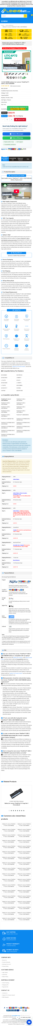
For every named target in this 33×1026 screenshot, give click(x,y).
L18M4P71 (18, 377)
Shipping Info (5, 984)
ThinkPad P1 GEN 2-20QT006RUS (20, 403)
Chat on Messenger (17, 134)
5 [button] (17, 810)
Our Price (4, 116)
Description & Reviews (5, 159)
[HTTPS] (24, 1010)
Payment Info (5, 986)
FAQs (28, 159)
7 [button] (21, 810)
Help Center (5, 972)
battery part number (17, 657)
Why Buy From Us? (6, 964)
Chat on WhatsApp (17, 138)
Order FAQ (4, 974)
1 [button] (9, 810)
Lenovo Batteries (9, 25)
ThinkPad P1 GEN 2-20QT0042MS (5, 403)
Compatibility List (12, 159)
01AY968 (18, 388)
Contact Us (4, 993)
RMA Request (5, 997)
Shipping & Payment (20, 159)
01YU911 (18, 380)
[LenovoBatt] (16, 10)
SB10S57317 (4, 388)
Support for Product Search (18, 366)
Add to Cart (21, 119)
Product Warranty (6, 962)
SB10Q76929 (4, 377)
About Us (4, 960)
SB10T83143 (19, 375)
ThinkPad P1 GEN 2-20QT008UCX (5, 415)
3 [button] (13, 810)
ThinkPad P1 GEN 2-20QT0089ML (5, 411)
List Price (4, 112)
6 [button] (19, 810)
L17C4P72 (3, 385)
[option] (16, 61)
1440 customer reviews (15, 86)
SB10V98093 (19, 385)
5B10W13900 (19, 390)
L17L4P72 (3, 380)
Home (2, 25)
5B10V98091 (4, 375)
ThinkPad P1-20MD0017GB (7, 418)
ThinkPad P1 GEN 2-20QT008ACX (20, 411)
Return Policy (5, 976)
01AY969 (3, 390)
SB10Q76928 (4, 382)
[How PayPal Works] (19, 1010)
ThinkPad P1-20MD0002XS (22, 414)
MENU (5, 21)
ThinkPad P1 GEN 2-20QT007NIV (20, 407)
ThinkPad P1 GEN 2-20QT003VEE (20, 399)
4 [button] (15, 810)
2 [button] (11, 810)
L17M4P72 (18, 382)
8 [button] (23, 810)
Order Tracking (5, 982)
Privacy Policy (5, 966)
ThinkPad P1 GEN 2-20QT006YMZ (5, 407)
